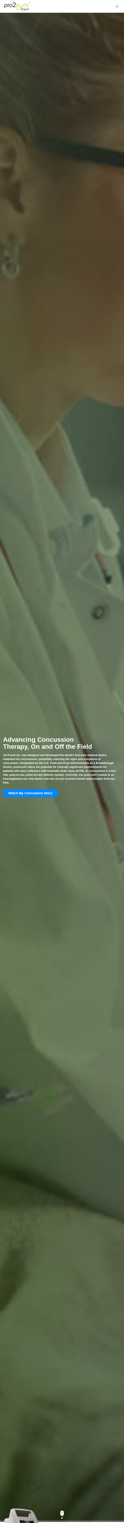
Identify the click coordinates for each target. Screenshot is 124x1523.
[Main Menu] (117, 6)
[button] (30, 793)
